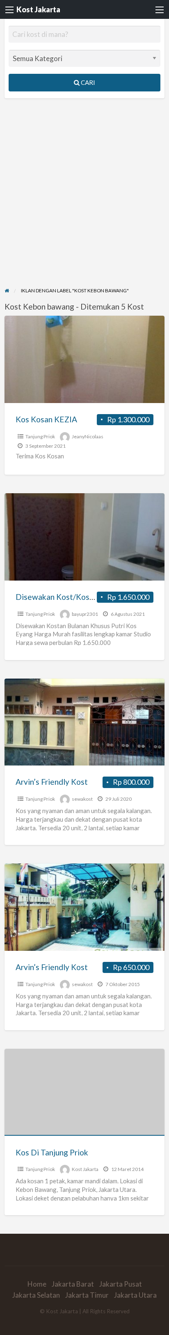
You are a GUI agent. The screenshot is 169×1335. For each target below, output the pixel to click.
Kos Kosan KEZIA (46, 419)
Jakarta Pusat (120, 1284)
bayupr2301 (85, 614)
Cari (87, 82)
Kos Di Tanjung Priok (52, 1152)
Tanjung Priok (40, 436)
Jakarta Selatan (36, 1295)
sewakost (82, 799)
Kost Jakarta (38, 9)
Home (36, 1284)
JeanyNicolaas (87, 436)
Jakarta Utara (135, 1295)
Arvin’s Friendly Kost (52, 781)
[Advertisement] (84, 198)
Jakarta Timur (87, 1295)
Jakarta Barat (73, 1284)
